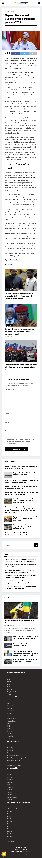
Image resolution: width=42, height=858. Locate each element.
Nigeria (9, 731)
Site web (7, 431)
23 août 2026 (14, 625)
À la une (8, 360)
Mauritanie (10, 689)
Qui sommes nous (20, 847)
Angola (9, 811)
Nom (7, 414)
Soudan (9, 794)
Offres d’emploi (20, 849)
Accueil (7, 11)
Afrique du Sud (12, 809)
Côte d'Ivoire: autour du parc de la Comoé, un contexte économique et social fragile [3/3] (23, 500)
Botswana (10, 814)
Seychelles (10, 834)
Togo (9, 738)
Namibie (9, 831)
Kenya (9, 784)
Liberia (9, 723)
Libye (9, 684)
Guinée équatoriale (13, 755)
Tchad (9, 763)
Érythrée (10, 779)
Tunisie (9, 694)
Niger (9, 728)
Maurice (9, 826)
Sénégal (10, 733)
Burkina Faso (11, 706)
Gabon (9, 753)
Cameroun (10, 750)
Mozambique (11, 829)
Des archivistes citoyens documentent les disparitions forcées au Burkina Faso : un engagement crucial (19, 331)
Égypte (9, 681)
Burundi (9, 774)
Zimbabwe (10, 841)
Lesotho (9, 819)
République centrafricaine (15, 748)
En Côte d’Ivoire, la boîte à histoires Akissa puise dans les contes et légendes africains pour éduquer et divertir (25, 653)
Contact (28, 851)
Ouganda (10, 787)
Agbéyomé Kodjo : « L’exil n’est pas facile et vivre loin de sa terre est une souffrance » (25, 518)
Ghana (9, 716)
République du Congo (13, 760)
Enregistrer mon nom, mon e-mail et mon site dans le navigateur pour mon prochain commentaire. (21, 442)
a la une (11, 260)
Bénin (9, 703)
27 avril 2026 (9, 301)
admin (7, 625)
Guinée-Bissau (11, 721)
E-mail (7, 422)
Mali (8, 726)
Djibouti (9, 777)
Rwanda (10, 789)
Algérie (9, 679)
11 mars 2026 (9, 369)
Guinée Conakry (12, 718)
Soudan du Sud (12, 797)
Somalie (10, 792)
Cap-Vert (10, 708)
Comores (10, 816)
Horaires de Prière (16, 851)
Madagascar (11, 821)
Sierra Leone (11, 736)
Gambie (9, 713)
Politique (13, 11)
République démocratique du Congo (18, 758)
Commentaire (10, 389)
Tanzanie (10, 799)
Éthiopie (9, 782)
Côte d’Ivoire (11, 711)
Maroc (9, 686)
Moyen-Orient (11, 692)
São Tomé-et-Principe (14, 765)
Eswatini (10, 836)
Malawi (9, 824)
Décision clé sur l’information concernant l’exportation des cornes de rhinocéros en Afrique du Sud (25, 526)
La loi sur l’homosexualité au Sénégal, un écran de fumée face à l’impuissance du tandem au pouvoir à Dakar (19, 296)
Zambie (9, 839)
